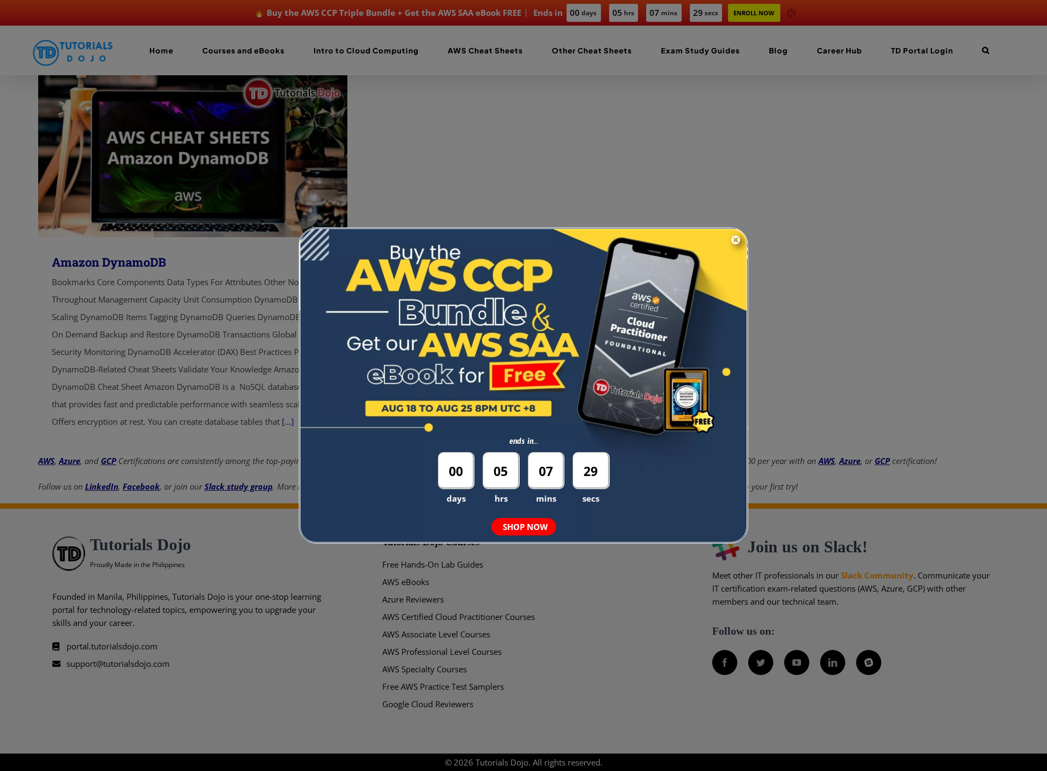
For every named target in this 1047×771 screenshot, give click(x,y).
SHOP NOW (525, 526)
